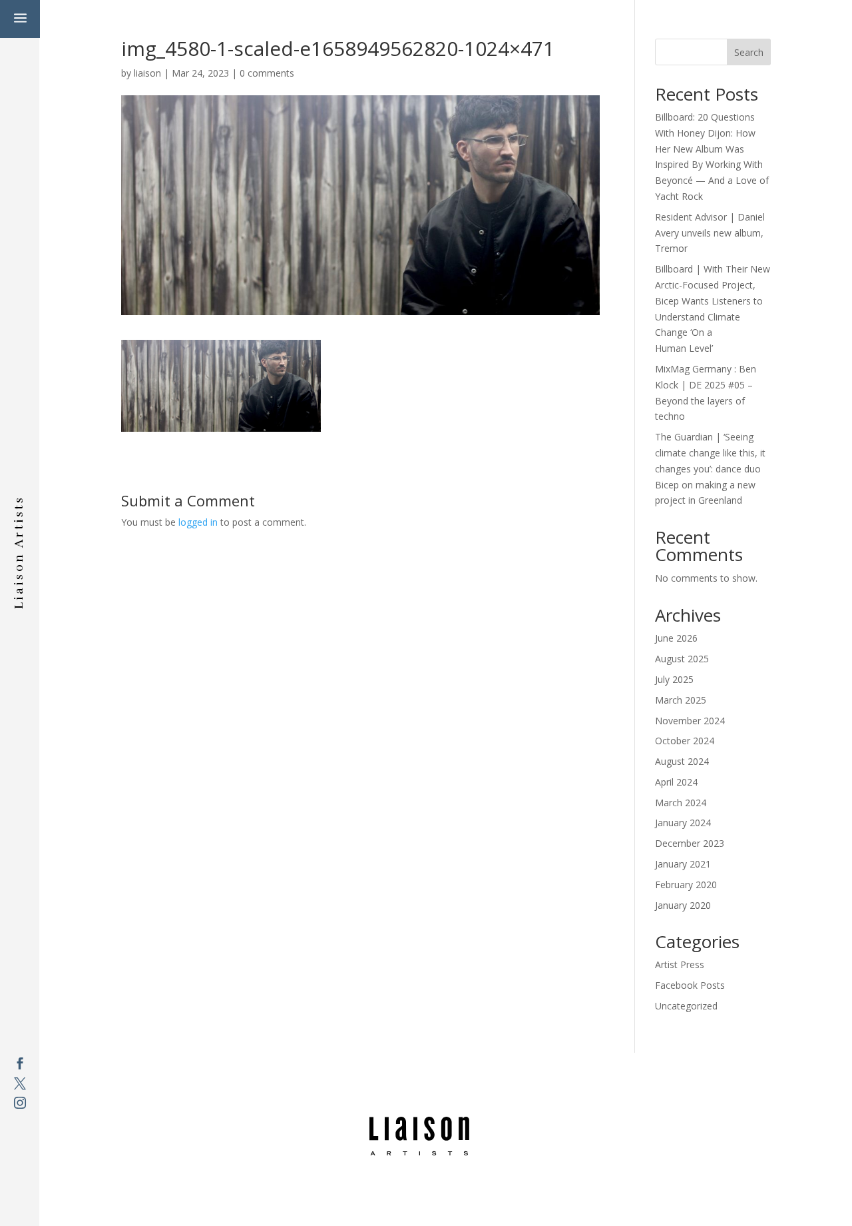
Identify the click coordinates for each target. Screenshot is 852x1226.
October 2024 (684, 740)
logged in (198, 522)
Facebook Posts (690, 985)
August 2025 (682, 658)
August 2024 (682, 761)
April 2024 (676, 782)
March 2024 (680, 802)
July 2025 (674, 679)
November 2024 (690, 720)
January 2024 (683, 822)
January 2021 (683, 864)
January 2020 (683, 905)
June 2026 (676, 638)
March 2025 (680, 700)
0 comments (267, 73)
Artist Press (679, 964)
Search (748, 52)
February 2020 (686, 884)
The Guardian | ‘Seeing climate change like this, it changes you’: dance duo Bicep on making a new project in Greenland (710, 468)
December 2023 (689, 843)
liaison (147, 73)
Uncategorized (686, 1005)
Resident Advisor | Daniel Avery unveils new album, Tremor (710, 233)
